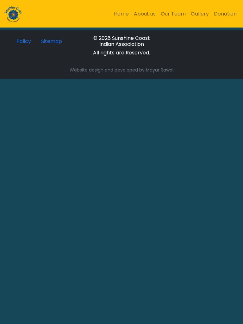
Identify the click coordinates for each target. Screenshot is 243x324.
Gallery (200, 13)
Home (121, 13)
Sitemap (51, 41)
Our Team (173, 13)
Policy (23, 41)
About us (145, 13)
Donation (225, 13)
